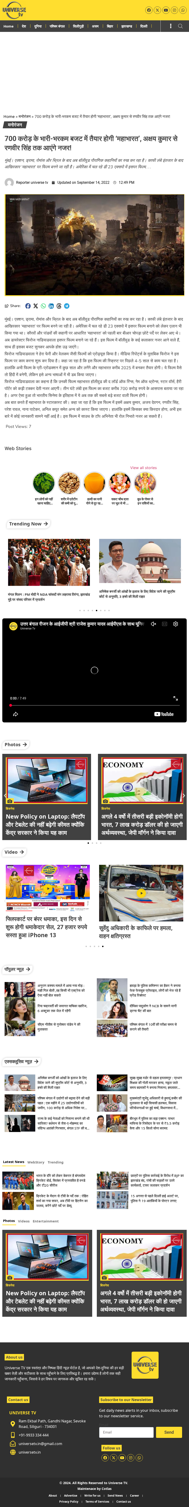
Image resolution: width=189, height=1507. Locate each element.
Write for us (92, 1496)
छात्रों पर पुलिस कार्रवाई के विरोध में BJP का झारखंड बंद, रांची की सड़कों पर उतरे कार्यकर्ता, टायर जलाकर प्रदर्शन (157, 1180)
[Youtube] (166, 10)
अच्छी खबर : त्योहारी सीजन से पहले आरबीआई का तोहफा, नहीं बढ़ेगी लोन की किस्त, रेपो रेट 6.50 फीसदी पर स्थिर (140, 927)
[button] (28, 306)
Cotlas (107, 1488)
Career (134, 1496)
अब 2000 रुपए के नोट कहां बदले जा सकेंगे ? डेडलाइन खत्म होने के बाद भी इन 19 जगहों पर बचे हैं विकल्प (139, 824)
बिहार (110, 26)
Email (103, 1425)
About (53, 1496)
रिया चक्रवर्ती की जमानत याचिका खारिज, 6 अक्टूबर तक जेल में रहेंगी (62, 1008)
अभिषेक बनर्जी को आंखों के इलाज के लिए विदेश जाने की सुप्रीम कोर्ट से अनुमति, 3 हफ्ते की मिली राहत (62, 1082)
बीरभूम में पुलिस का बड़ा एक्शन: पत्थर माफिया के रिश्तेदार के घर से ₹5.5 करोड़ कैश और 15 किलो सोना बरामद (154, 1123)
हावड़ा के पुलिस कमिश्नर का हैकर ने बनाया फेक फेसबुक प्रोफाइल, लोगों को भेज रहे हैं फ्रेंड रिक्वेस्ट (155, 990)
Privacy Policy (68, 1502)
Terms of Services (97, 1502)
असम (95, 26)
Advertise (70, 1496)
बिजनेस (10, 1285)
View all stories (143, 467)
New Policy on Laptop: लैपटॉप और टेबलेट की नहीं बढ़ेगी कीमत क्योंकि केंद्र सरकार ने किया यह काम (45, 1301)
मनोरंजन (25, 116)
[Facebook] (149, 10)
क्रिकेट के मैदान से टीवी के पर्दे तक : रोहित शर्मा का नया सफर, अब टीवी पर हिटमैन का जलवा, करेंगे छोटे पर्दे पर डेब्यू (62, 1201)
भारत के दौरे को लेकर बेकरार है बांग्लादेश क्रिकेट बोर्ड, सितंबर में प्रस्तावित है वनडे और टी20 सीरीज (60, 1180)
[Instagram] (174, 10)
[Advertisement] (94, 66)
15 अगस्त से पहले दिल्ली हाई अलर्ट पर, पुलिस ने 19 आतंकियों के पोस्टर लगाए (155, 1198)
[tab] (14, 1162)
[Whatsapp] (183, 10)
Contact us (123, 1502)
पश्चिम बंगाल (57, 26)
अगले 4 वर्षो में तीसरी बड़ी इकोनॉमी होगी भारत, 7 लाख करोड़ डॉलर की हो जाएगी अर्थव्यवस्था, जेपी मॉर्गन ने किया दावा (141, 1301)
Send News (115, 1496)
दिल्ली (143, 26)
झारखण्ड (126, 26)
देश (24, 26)
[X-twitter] (157, 10)
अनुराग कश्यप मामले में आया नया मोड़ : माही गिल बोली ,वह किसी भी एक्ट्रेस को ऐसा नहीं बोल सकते (61, 990)
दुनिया (37, 26)
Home (8, 26)
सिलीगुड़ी (78, 26)
